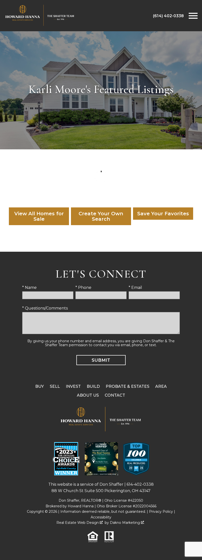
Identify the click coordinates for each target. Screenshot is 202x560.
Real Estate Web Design (78, 522)
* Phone (83, 287)
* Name (29, 287)
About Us (88, 395)
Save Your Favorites (163, 214)
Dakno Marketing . (127, 522)
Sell (55, 386)
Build (93, 386)
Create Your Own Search (101, 216)
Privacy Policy (161, 511)
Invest (73, 386)
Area (161, 386)
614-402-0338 (140, 484)
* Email (135, 287)
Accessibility (101, 517)
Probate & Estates (127, 386)
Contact (115, 395)
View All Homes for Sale (39, 216)
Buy (39, 386)
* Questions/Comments (45, 308)
